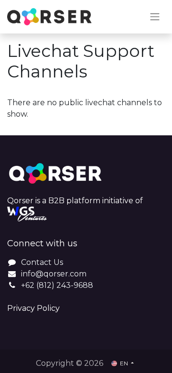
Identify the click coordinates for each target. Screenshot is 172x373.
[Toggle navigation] (155, 17)
